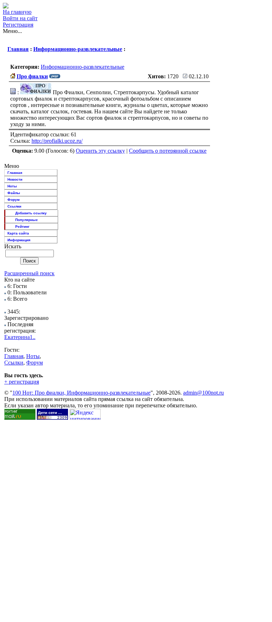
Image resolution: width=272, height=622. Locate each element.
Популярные (26, 220)
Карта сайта (18, 233)
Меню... (12, 31)
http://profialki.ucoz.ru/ (57, 141)
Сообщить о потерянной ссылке (167, 151)
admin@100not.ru (203, 393)
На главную (17, 12)
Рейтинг (22, 226)
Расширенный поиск (29, 273)
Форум (13, 200)
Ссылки (14, 206)
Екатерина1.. (19, 337)
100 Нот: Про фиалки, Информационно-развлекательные (81, 393)
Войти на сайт (20, 18)
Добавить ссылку (31, 213)
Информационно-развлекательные (77, 49)
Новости (14, 179)
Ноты (12, 186)
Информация (18, 240)
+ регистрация (21, 382)
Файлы (13, 193)
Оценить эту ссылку (100, 151)
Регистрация (18, 25)
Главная (18, 49)
